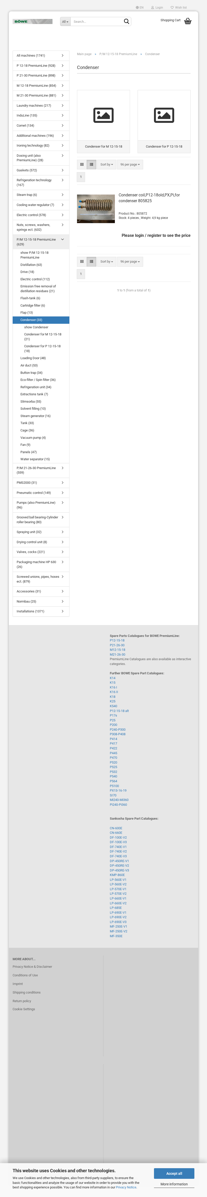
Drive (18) (27, 272)
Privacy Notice (126, 1187)
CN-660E (116, 833)
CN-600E (116, 828)
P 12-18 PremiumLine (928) (36, 65)
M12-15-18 (117, 650)
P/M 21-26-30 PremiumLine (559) (36, 470)
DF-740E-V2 (118, 851)
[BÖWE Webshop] (33, 21)
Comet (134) (25, 125)
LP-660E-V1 (118, 898)
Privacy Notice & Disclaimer (32, 967)
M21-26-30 (117, 654)
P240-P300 (117, 729)
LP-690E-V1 (118, 912)
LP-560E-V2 (118, 884)
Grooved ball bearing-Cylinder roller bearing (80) (37, 519)
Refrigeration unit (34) (35, 387)
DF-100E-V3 (118, 842)
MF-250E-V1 (118, 926)
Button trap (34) (31, 373)
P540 (113, 776)
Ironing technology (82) (33, 145)
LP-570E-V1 (118, 889)
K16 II (114, 692)
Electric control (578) (31, 215)
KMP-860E (117, 875)
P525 (113, 767)
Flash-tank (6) (30, 298)
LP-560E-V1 (118, 880)
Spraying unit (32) (29, 532)
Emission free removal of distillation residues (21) (38, 288)
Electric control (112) (35, 279)
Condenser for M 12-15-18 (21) (42, 336)
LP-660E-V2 (118, 903)
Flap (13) (26, 312)
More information (174, 1184)
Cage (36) (27, 430)
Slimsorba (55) (30, 401)
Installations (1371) (30, 611)
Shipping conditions (27, 992)
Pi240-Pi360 (118, 805)
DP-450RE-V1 (119, 861)
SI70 (113, 795)
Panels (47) (28, 452)
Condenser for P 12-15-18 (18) (42, 348)
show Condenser (36, 327)
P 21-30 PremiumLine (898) (36, 75)
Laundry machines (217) (34, 105)
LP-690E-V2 (118, 917)
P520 (113, 762)
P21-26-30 (117, 645)
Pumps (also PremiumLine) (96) (36, 505)
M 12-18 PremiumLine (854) (36, 85)
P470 (113, 757)
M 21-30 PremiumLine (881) (36, 95)
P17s (113, 715)
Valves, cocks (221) (31, 552)
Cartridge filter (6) (32, 305)
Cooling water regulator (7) (35, 205)
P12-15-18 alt (119, 711)
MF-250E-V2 (118, 931)
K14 (112, 678)
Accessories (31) (29, 591)
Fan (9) (25, 445)
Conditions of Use (25, 975)
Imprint (18, 984)
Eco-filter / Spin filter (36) (38, 380)
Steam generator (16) (35, 416)
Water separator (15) (35, 459)
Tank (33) (27, 423)
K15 (112, 682)
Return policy (22, 1001)
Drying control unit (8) (32, 542)
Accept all (174, 1173)
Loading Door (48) (33, 358)
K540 (113, 706)
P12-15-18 (117, 640)
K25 (112, 701)
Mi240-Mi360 (119, 800)
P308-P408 (117, 734)
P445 (113, 753)
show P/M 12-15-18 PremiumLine (34, 255)
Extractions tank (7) (34, 394)
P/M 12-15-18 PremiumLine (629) (36, 242)
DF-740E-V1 (118, 847)
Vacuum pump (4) (33, 438)
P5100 (114, 786)
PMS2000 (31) (27, 483)
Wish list (180, 7)
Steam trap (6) (27, 195)
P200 (113, 725)
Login (158, 7)
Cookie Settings (24, 1009)
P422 (113, 748)
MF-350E (116, 936)
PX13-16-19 (118, 790)
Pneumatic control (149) (34, 493)
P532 (113, 772)
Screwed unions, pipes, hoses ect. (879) (38, 579)
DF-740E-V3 (118, 856)
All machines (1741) (31, 55)
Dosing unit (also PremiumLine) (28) (30, 158)
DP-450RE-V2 (119, 865)
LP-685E (116, 908)
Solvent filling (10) (33, 408)
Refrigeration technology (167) (34, 182)
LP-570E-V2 (118, 893)
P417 (113, 743)
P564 (113, 781)
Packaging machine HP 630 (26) (36, 564)
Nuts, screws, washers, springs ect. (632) (33, 227)
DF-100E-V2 (118, 837)
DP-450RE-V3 (119, 870)
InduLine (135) (27, 115)
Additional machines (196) (35, 135)
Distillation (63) (31, 265)
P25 (112, 720)
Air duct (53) (29, 365)
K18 (112, 697)
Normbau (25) (26, 601)
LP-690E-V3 (118, 922)
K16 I (113, 687)
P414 (113, 739)
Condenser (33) (31, 320)
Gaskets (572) (27, 170)
